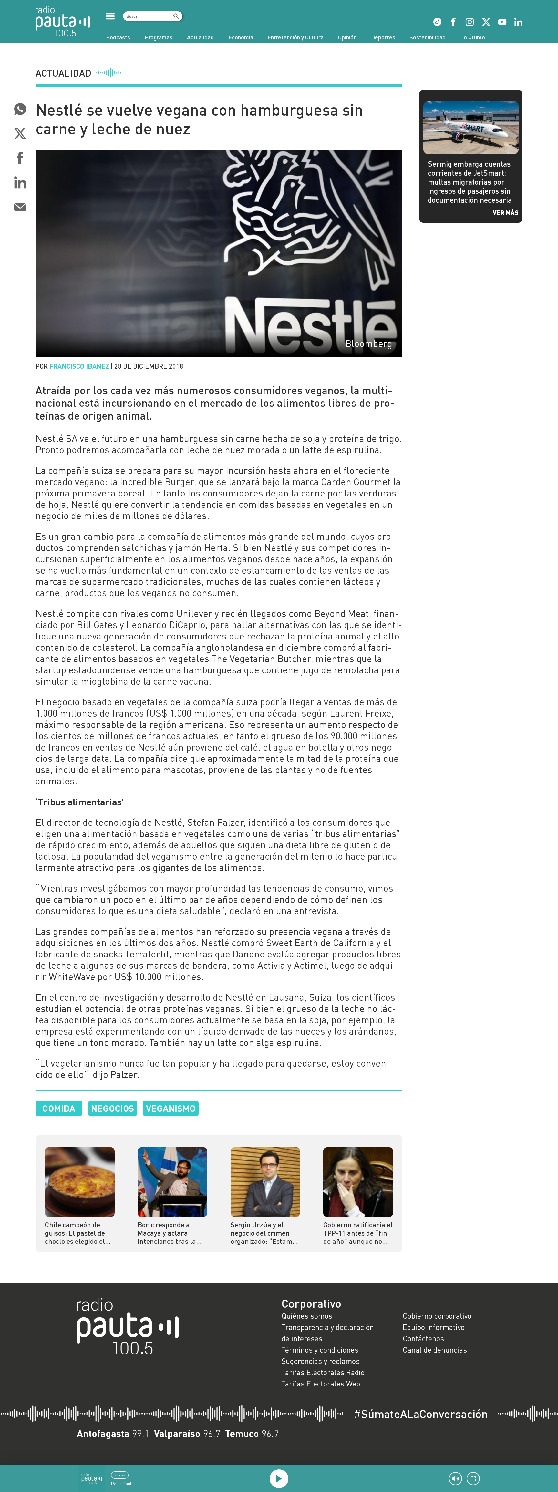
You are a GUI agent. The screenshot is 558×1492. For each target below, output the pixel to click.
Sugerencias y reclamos (321, 1360)
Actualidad (200, 37)
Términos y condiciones (320, 1349)
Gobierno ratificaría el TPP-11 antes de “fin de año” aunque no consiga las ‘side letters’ (358, 1233)
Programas (158, 37)
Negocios (112, 1108)
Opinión (347, 37)
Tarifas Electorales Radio (323, 1372)
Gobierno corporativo (437, 1315)
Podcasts (118, 37)
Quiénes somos (307, 1315)
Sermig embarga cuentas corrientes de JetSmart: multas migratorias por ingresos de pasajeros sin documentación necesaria (470, 181)
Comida (58, 1108)
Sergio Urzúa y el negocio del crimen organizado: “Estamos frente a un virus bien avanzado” (265, 1233)
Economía (240, 37)
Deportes (383, 37)
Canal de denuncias (435, 1349)
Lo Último (472, 37)
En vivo (120, 1475)
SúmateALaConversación (421, 1413)
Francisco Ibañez (79, 366)
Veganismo (170, 1108)
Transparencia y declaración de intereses (328, 1333)
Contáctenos (423, 1338)
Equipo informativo (434, 1327)
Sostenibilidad (427, 37)
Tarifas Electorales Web (321, 1383)
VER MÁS (506, 212)
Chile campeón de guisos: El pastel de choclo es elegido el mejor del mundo (75, 1233)
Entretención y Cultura (295, 37)
